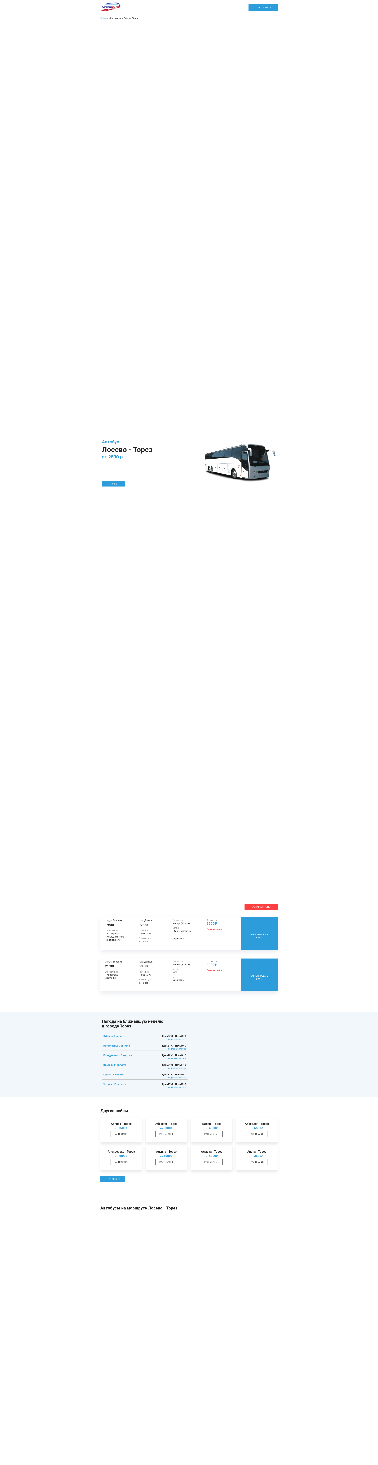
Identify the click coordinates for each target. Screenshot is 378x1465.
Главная (104, 18)
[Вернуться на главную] (110, 7)
